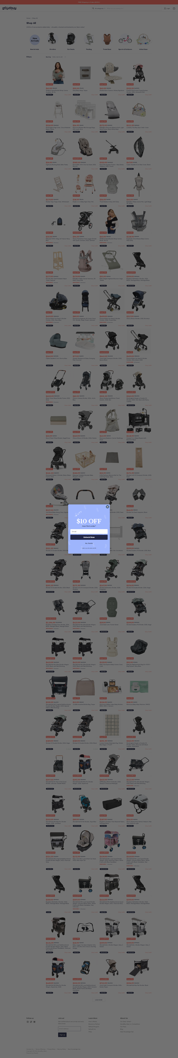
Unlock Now (89, 537)
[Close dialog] (107, 506)
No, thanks (89, 543)
